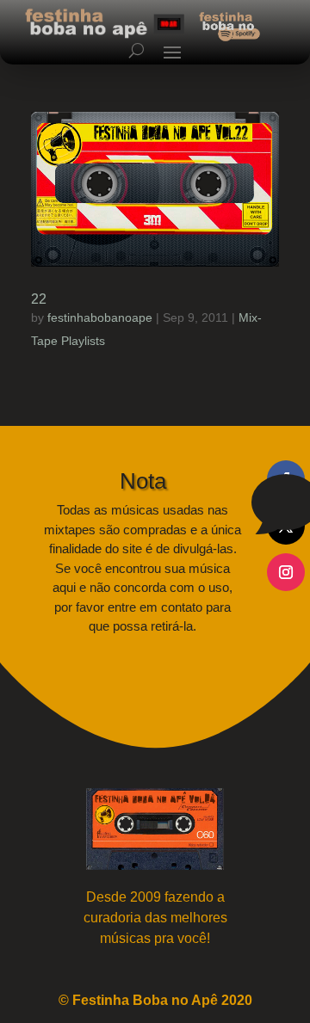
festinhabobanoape (99, 317)
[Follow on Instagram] (286, 572)
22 (38, 299)
